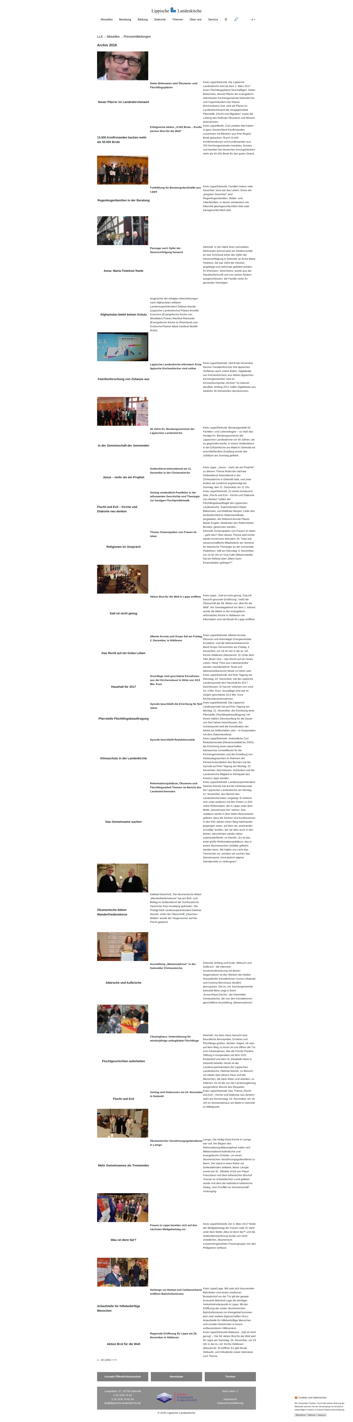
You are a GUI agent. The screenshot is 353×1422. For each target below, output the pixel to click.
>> (115, 1359)
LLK (100, 36)
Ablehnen (311, 1415)
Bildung (143, 19)
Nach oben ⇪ (230, 1391)
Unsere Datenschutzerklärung (330, 1409)
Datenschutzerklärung (230, 1403)
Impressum (230, 1399)
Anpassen (322, 1415)
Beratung (125, 19)
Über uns (196, 19)
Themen (177, 19)
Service (213, 19)
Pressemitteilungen (137, 36)
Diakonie (160, 19)
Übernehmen (301, 1415)
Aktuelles (107, 19)
